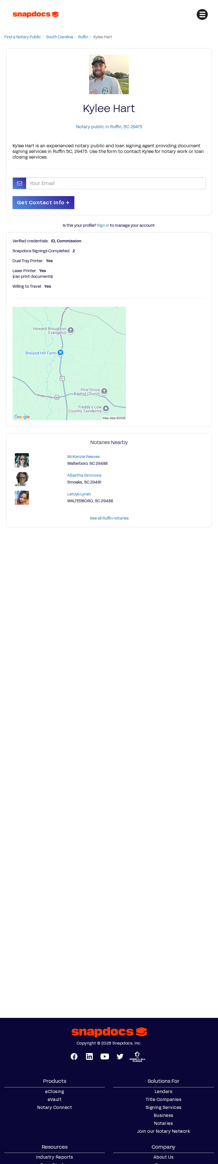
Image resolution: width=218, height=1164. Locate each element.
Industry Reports (54, 1157)
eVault (54, 1099)
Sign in (103, 225)
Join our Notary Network (163, 1131)
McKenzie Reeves (83, 456)
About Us (164, 1157)
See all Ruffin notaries (109, 518)
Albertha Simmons (84, 475)
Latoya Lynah (79, 494)
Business (163, 1115)
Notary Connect (54, 1107)
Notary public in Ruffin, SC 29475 (109, 127)
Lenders (164, 1091)
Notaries (163, 1123)
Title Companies (164, 1099)
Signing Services (164, 1107)
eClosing (54, 1091)
